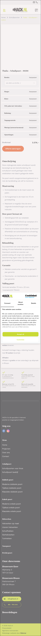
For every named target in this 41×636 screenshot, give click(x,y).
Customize (20, 339)
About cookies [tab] (20, 303)
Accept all (20, 334)
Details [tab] (33, 303)
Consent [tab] (7, 303)
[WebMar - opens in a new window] (31, 296)
